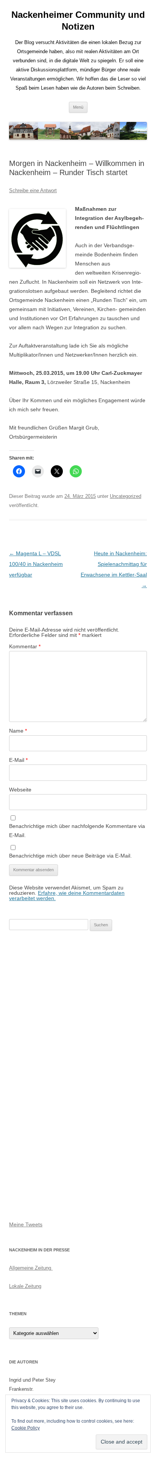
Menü (78, 107)
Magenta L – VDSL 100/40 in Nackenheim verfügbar (36, 564)
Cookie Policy (25, 1428)
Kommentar (25, 646)
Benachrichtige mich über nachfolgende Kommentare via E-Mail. (77, 830)
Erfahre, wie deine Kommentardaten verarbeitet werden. (67, 895)
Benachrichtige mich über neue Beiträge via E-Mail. (70, 856)
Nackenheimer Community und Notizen (78, 20)
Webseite (20, 790)
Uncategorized (125, 496)
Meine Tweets (25, 1224)
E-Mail (18, 760)
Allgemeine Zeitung (31, 1268)
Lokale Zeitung (25, 1286)
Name (18, 731)
